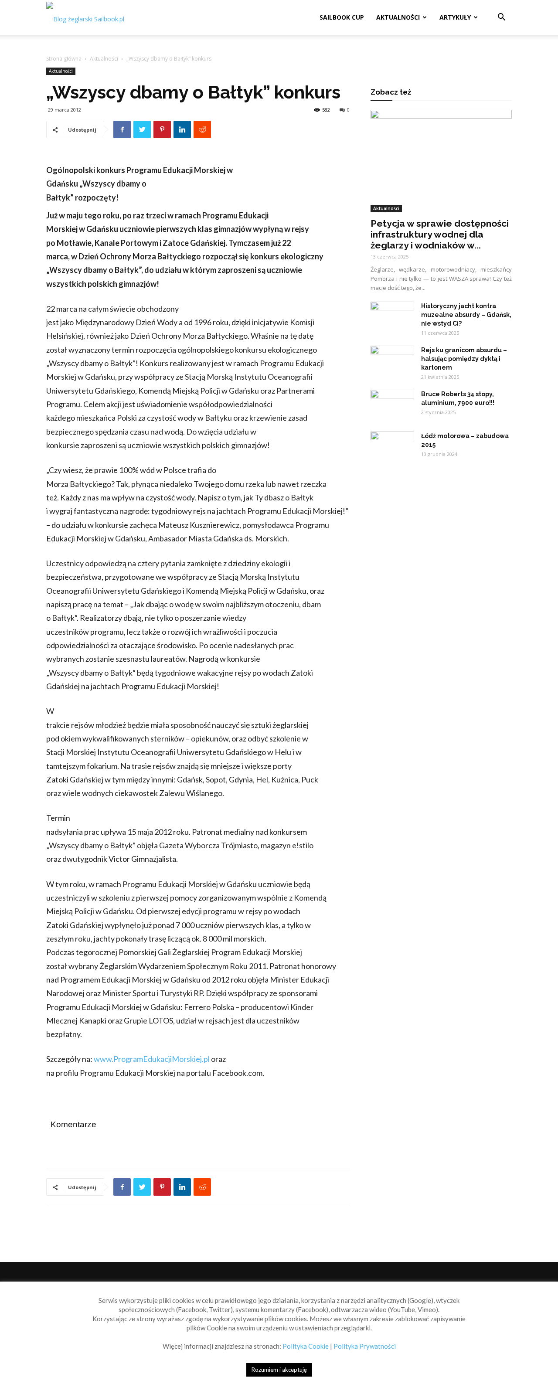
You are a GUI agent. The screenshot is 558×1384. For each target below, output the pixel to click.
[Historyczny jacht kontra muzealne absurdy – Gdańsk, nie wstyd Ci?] (392, 317)
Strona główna (64, 58)
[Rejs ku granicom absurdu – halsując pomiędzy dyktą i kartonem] (392, 361)
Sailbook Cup (342, 17)
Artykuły (455, 17)
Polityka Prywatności (364, 1346)
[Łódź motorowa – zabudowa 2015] (392, 447)
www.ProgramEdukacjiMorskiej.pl (152, 1059)
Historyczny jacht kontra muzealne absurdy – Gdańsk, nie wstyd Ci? (466, 315)
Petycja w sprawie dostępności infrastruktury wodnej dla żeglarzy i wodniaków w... (440, 234)
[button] (501, 18)
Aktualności (398, 17)
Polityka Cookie (305, 1346)
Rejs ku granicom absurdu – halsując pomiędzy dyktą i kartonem (464, 359)
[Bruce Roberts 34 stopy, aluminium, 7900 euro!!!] (392, 405)
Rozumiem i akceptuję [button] (279, 1369)
